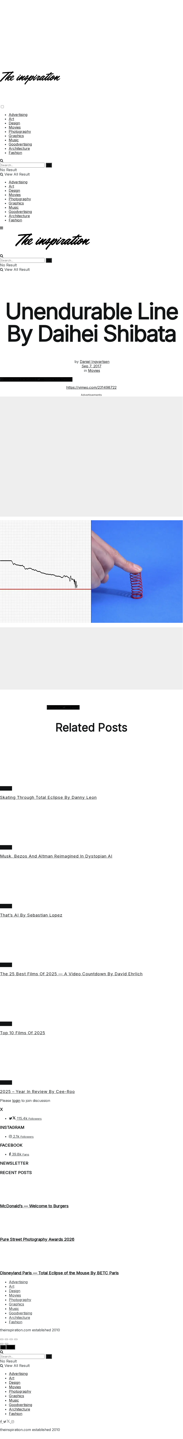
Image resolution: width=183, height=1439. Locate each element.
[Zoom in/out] (16, 1339)
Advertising (18, 114)
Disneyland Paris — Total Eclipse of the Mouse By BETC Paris (59, 1272)
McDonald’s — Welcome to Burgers (34, 1205)
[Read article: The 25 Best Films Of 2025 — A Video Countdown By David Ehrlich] (91, 942)
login (16, 1100)
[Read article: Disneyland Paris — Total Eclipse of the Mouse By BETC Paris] (91, 1256)
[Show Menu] (1, 228)
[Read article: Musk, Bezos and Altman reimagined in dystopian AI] (91, 824)
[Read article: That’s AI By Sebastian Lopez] (91, 883)
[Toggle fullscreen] (11, 1339)
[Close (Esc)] (2, 1339)
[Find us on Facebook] (1, 1421)
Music (14, 140)
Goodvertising (20, 144)
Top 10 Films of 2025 (22, 1032)
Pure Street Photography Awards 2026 (37, 1239)
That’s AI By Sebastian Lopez (31, 915)
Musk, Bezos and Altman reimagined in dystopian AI (56, 856)
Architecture (19, 148)
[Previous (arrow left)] (2, 1343)
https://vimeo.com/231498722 (91, 387)
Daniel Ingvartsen (94, 361)
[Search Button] (1, 160)
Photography (20, 131)
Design (14, 123)
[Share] (6, 1339)
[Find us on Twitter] (7, 1421)
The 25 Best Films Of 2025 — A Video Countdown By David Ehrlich (71, 973)
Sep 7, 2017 (91, 366)
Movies (15, 127)
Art (11, 119)
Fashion (15, 152)
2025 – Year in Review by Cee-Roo (37, 1091)
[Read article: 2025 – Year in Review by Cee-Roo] (91, 1059)
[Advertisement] (91, 31)
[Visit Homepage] (30, 81)
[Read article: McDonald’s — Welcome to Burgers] (91, 1189)
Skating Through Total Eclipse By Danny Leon (48, 797)
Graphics (16, 136)
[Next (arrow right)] (6, 1343)
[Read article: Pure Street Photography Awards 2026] (91, 1223)
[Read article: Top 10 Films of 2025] (91, 1001)
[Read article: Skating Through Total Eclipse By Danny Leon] (91, 765)
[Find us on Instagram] (12, 1421)
